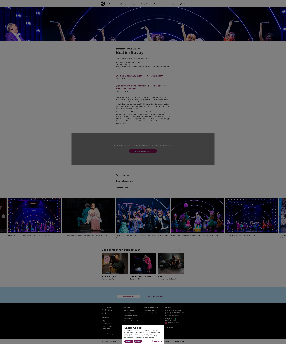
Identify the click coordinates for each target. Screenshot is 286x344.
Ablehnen (137, 341)
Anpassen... (157, 341)
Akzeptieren (129, 341)
